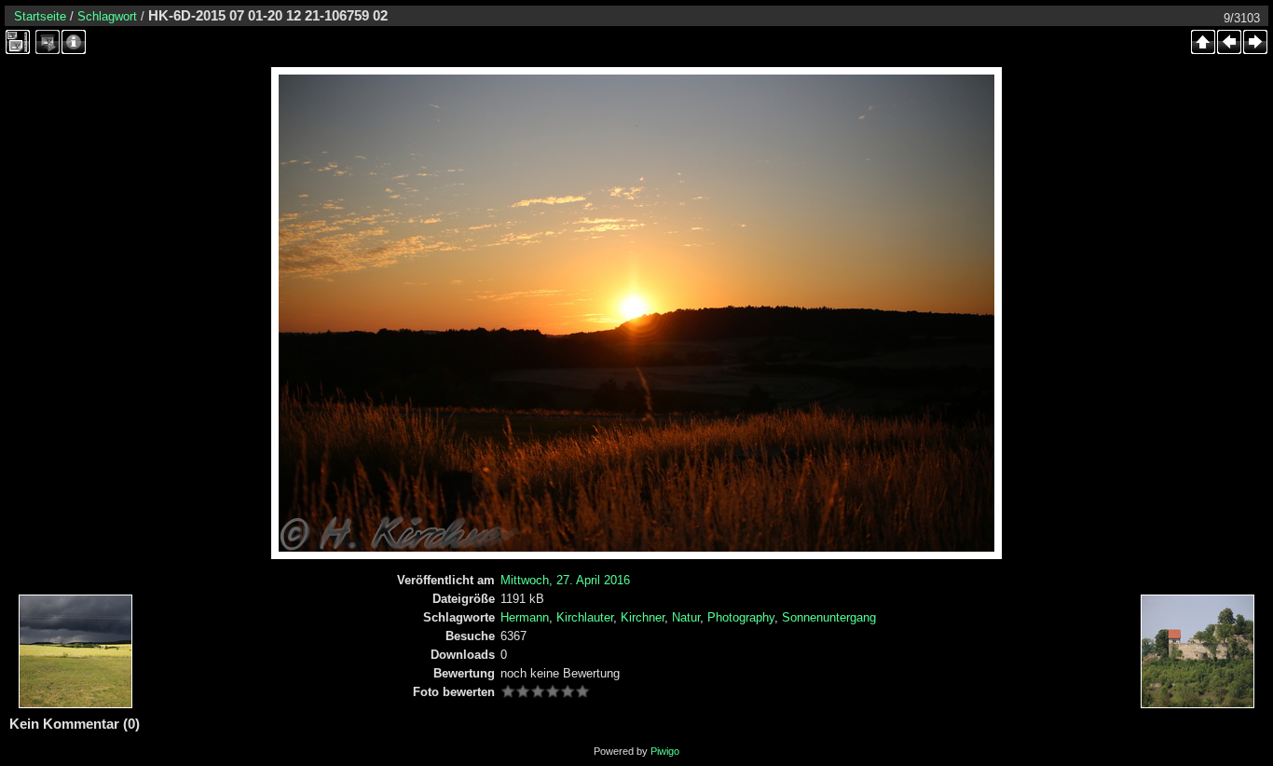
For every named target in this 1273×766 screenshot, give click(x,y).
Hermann (524, 617)
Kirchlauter (584, 617)
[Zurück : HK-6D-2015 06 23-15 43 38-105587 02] (1229, 42)
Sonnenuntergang (829, 617)
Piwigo (664, 751)
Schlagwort (107, 16)
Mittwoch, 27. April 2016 (565, 580)
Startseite (40, 16)
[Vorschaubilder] (1203, 42)
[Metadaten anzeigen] (74, 42)
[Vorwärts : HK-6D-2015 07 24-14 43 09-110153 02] (1255, 42)
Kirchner (642, 617)
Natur (686, 617)
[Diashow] (47, 42)
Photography (740, 617)
